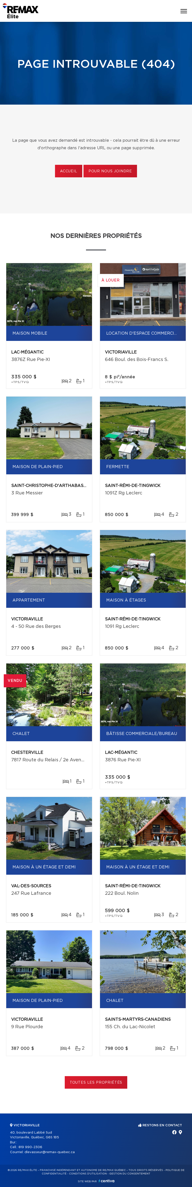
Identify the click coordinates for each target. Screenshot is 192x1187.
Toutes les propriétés (96, 1082)
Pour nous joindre (110, 171)
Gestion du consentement (129, 1173)
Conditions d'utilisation (88, 1173)
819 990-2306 (30, 1147)
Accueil (68, 171)
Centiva (106, 1180)
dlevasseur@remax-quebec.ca (49, 1152)
